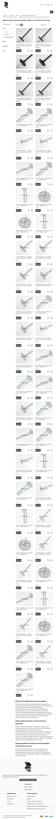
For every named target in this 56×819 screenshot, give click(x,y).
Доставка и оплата (12, 796)
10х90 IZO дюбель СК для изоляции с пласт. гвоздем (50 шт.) (24, 553)
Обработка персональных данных (36, 808)
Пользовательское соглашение (35, 803)
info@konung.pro (28, 789)
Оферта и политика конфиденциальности (38, 806)
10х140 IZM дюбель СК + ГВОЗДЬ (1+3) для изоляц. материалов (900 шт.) (43, 499)
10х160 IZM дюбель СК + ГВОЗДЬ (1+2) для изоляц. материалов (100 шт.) (43, 554)
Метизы (18, 15)
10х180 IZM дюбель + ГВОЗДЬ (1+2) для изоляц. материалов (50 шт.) (43, 99)
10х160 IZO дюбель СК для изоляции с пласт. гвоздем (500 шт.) (24, 608)
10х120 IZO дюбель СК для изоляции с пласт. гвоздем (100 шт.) (24, 689)
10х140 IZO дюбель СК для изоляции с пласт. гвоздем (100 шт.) (44, 231)
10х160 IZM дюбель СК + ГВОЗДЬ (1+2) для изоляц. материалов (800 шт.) (43, 663)
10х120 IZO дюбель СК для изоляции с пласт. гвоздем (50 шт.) (24, 662)
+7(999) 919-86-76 (28, 787)
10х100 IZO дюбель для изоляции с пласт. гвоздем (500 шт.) (43, 444)
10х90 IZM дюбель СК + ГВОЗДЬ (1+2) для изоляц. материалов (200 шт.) (24, 338)
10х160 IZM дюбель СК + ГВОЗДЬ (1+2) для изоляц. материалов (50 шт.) (43, 527)
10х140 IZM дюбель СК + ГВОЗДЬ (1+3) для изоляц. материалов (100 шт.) (43, 152)
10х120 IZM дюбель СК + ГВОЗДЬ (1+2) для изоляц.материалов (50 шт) (24, 71)
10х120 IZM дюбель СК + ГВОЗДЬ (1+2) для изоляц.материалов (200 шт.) (43, 258)
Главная (5, 15)
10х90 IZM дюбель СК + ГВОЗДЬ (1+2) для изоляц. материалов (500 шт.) (24, 366)
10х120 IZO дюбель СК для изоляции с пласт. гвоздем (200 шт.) (24, 125)
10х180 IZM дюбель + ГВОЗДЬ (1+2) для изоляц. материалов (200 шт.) (43, 45)
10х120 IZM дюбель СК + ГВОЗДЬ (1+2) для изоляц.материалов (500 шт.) (24, 286)
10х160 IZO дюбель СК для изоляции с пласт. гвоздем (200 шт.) (24, 444)
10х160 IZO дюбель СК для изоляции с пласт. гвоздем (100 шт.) (44, 392)
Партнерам (10, 803)
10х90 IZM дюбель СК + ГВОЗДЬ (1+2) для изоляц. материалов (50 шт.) (44, 285)
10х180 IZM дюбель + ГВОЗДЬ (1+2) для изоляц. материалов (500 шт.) (24, 99)
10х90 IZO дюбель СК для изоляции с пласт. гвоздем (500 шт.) (43, 205)
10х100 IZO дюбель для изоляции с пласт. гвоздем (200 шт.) (43, 418)
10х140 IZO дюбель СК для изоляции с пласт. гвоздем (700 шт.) (44, 608)
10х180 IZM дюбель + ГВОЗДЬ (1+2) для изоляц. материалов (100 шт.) (24, 45)
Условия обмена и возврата (34, 801)
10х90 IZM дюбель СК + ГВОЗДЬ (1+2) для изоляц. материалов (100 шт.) (24, 312)
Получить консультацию (28, 779)
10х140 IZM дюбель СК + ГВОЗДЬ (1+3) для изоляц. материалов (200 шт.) (43, 339)
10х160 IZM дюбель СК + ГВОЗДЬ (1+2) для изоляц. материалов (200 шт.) (24, 582)
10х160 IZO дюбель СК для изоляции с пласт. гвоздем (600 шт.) (24, 178)
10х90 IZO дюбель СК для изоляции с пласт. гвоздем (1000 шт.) (24, 231)
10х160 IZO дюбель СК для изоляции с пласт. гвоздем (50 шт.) (44, 366)
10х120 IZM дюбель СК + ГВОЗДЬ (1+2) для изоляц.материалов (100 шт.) (43, 72)
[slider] (4, 37)
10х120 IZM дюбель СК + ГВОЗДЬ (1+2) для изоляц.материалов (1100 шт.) (24, 258)
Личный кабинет (31, 796)
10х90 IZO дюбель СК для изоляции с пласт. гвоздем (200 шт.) (43, 634)
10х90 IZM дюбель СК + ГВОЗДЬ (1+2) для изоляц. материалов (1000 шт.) (24, 418)
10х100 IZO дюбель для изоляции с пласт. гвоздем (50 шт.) (43, 312)
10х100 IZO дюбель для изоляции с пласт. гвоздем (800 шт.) (24, 498)
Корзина (29, 799)
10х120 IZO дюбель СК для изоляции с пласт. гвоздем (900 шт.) (44, 178)
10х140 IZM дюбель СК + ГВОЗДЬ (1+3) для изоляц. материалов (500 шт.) (24, 472)
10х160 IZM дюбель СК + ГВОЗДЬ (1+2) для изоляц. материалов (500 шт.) (24, 635)
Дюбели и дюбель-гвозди (29, 15)
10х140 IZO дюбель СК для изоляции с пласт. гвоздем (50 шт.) (24, 205)
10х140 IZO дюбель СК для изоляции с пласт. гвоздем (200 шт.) (44, 471)
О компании (10, 799)
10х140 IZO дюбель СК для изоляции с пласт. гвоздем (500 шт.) (24, 526)
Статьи (9, 801)
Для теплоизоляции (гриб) (10, 17)
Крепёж (11, 15)
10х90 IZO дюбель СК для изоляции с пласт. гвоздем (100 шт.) (43, 581)
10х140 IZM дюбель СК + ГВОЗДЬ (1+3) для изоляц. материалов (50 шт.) (23, 152)
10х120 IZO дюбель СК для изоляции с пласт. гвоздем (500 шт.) (44, 125)
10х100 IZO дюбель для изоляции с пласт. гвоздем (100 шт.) (24, 392)
